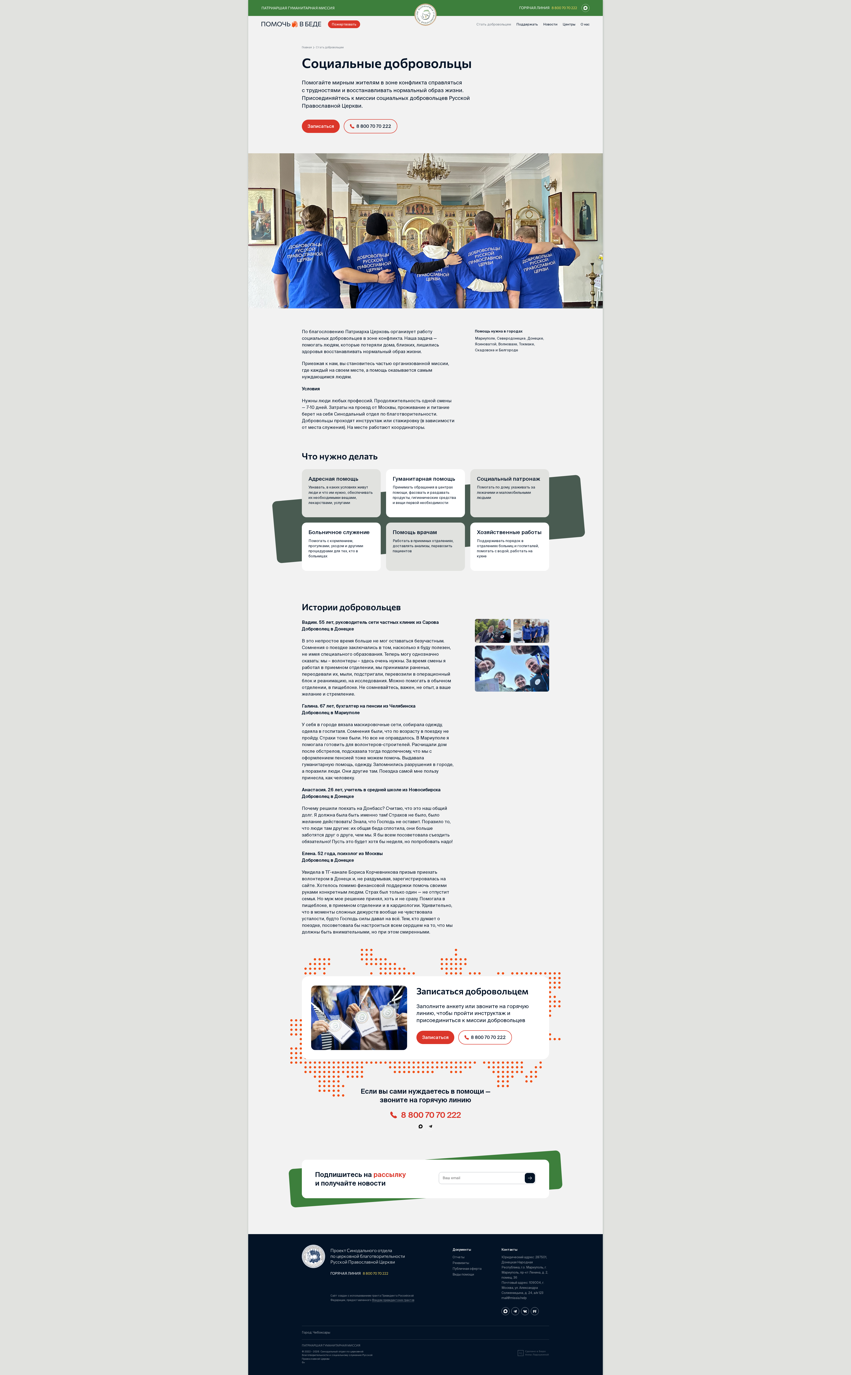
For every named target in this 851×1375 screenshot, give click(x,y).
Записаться (321, 126)
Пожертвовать (344, 24)
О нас (585, 24)
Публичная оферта (467, 1268)
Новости (550, 24)
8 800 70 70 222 (564, 8)
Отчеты (459, 1257)
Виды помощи (463, 1274)
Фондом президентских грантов (393, 1300)
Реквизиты (461, 1263)
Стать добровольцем (493, 24)
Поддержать (527, 24)
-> (530, 1178)
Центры (569, 24)
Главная (307, 47)
